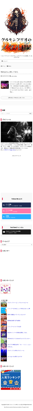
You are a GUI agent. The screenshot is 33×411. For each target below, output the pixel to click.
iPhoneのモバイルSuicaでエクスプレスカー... (19, 338)
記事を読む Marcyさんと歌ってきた (16, 97)
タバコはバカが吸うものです (15, 356)
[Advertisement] (16, 172)
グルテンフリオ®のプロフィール (16, 350)
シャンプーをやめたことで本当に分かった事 (19, 308)
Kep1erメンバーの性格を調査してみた (17, 332)
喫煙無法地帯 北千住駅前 (14, 320)
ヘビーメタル (14, 76)
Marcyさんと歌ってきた (9, 72)
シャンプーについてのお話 (14, 326)
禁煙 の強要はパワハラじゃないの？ (17, 314)
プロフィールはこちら (9, 150)
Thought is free (25, 407)
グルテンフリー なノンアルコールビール (18, 302)
